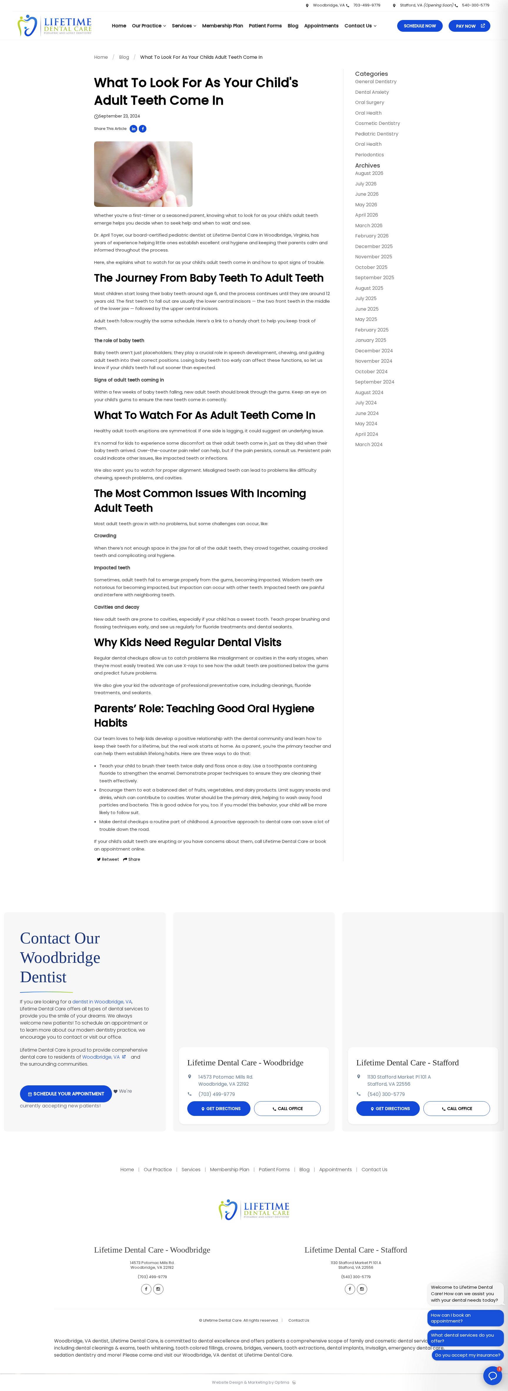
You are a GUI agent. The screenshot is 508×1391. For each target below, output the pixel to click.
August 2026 (369, 173)
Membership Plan (229, 1169)
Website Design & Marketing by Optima (250, 1382)
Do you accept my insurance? (467, 1355)
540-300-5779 (475, 5)
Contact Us (373, 1169)
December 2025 (374, 246)
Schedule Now (420, 26)
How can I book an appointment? (451, 1318)
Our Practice (158, 1169)
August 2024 (369, 392)
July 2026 (366, 183)
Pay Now (466, 26)
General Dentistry (376, 81)
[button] (492, 1375)
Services (191, 1169)
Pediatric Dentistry (376, 133)
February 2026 (372, 235)
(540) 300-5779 (386, 1094)
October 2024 (371, 371)
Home (101, 57)
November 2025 (373, 256)
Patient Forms (274, 1169)
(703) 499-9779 (216, 1094)
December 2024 (374, 350)
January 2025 (370, 340)
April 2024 (366, 434)
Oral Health (368, 113)
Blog (124, 57)
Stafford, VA (426, 5)
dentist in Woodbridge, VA (102, 1001)
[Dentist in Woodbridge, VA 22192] (54, 38)
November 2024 (373, 361)
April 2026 (366, 215)
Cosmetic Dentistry (377, 123)
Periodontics (369, 154)
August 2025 (369, 288)
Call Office (290, 1109)
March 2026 (368, 225)
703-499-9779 (367, 5)
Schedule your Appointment (68, 1093)
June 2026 (367, 194)
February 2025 (372, 330)
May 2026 (366, 204)
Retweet (110, 859)
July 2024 (366, 402)
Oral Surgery (369, 102)
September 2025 (374, 277)
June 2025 (367, 309)
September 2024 (375, 382)
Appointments (335, 1169)
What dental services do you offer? (462, 1338)
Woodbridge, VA (329, 5)
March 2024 (369, 444)
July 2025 (366, 298)
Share (133, 859)
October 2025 (371, 267)
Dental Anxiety (372, 92)
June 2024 (367, 413)
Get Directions (222, 1109)
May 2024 (366, 423)
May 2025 (366, 319)
